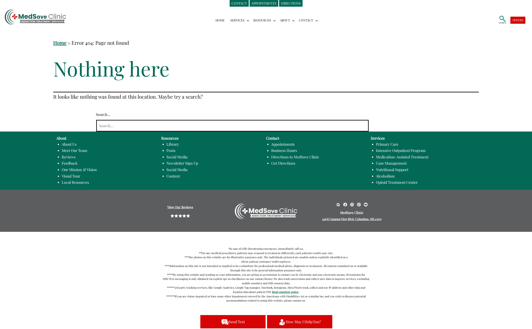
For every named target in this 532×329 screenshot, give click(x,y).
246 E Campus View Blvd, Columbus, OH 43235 (352, 219)
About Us (69, 144)
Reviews (68, 156)
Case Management (391, 163)
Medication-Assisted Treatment (402, 156)
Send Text (237, 321)
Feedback (70, 163)
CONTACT (306, 20)
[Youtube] (366, 204)
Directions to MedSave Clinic (295, 156)
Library (172, 144)
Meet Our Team (74, 150)
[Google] (338, 204)
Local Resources (75, 182)
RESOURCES (262, 20)
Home (220, 20)
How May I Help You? (303, 321)
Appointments (283, 144)
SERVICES (237, 20)
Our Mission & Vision (79, 169)
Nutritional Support (392, 169)
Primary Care (387, 144)
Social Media (176, 156)
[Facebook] (345, 204)
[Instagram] (352, 204)
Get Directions (283, 163)
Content (173, 176)
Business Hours (284, 150)
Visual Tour (71, 176)
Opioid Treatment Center (397, 182)
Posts (170, 150)
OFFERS (517, 20)
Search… (103, 114)
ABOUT (285, 20)
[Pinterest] (359, 204)
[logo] (35, 14)
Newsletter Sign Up (182, 163)
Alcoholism (385, 176)
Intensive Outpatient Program (401, 150)
